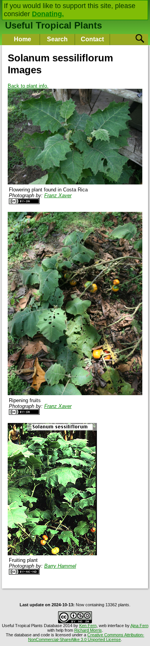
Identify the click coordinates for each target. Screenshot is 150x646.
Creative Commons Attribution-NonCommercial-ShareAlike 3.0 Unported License (86, 637)
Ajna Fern (139, 625)
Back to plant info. (28, 86)
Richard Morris (88, 630)
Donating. (48, 14)
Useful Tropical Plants (53, 25)
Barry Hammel (60, 566)
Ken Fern (88, 625)
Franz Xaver (58, 195)
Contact (92, 39)
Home (22, 39)
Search (57, 39)
